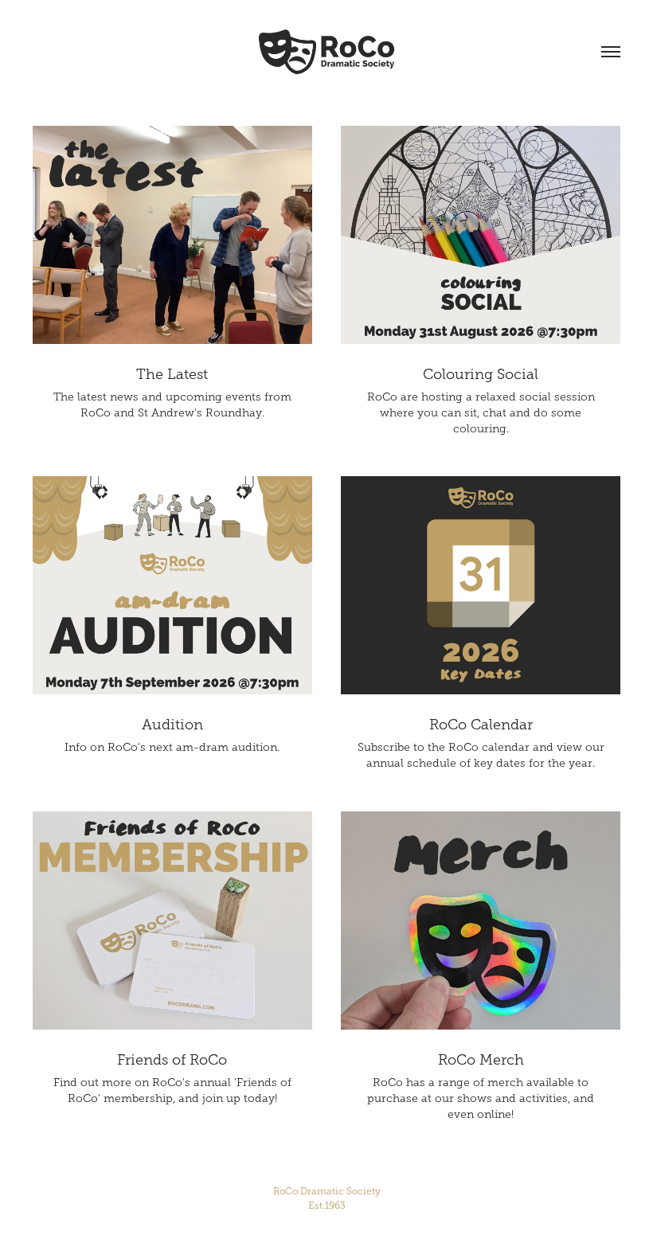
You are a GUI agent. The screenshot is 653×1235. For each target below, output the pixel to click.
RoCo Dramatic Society (327, 1198)
